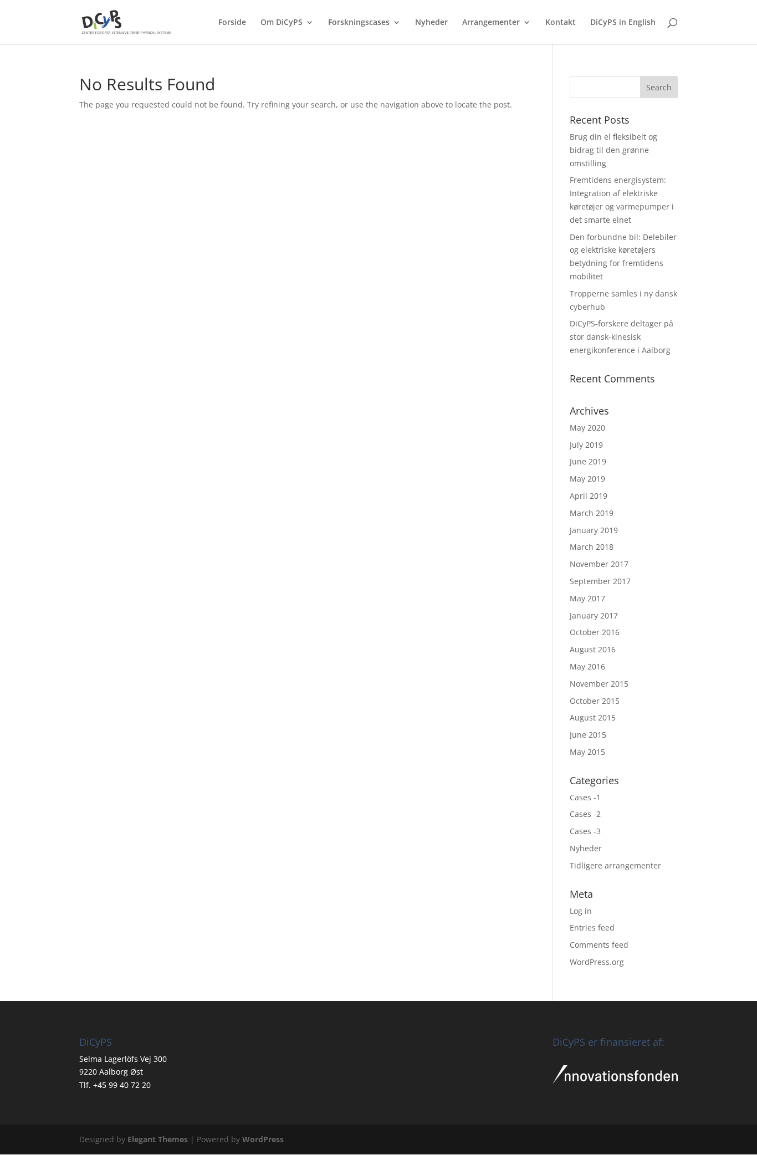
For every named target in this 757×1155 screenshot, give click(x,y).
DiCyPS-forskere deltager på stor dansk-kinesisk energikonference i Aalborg (621, 336)
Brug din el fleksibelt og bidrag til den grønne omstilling (613, 149)
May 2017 (587, 598)
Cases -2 (585, 814)
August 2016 (593, 649)
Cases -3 (585, 831)
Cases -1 (585, 797)
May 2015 (587, 752)
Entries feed (592, 927)
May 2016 (587, 666)
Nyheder (431, 22)
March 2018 (591, 546)
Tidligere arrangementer (615, 865)
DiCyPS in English (623, 22)
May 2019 (587, 478)
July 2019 (586, 444)
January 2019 (594, 530)
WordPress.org (597, 962)
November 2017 (599, 564)
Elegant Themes (157, 1139)
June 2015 (588, 734)
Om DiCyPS (281, 22)
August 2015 (593, 717)
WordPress (263, 1139)
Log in (581, 911)
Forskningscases (359, 22)
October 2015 (595, 701)
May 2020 (587, 427)
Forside (232, 22)
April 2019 (588, 495)
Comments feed (599, 944)
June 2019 (588, 461)
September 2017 (600, 581)
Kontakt (560, 22)
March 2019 (591, 513)
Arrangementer (491, 22)
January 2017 (594, 615)
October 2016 (595, 632)
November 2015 (599, 683)
